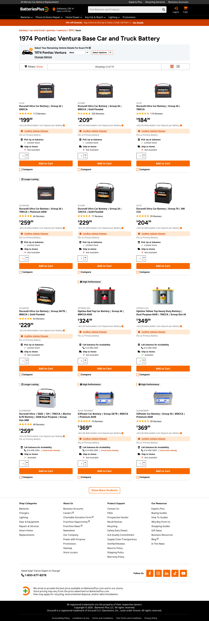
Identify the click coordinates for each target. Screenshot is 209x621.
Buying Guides (159, 513)
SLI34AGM (24, 205)
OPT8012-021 (142, 308)
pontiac (51, 30)
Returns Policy (115, 548)
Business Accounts (178, 2)
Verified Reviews (116, 543)
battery (23, 30)
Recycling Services (155, 2)
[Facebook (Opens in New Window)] (149, 573)
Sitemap (67, 548)
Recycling (112, 526)
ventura (62, 30)
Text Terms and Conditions (129, 618)
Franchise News (72, 526)
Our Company (70, 534)
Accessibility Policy (61, 618)
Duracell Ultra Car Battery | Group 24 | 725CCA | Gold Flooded (100, 210)
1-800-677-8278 (35, 575)
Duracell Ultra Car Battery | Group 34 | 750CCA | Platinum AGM (41, 210)
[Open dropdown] (90, 47)
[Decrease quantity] (27, 157)
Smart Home (26, 530)
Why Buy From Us (160, 521)
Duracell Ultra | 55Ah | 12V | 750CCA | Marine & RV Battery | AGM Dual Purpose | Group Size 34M (45, 417)
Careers (67, 513)
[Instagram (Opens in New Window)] (158, 573)
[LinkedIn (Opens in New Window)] (166, 573)
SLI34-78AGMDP (85, 410)
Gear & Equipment (29, 521)
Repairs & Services (29, 526)
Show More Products (104, 490)
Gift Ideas (156, 530)
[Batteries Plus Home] (34, 9)
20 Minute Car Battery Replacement (40, 2)
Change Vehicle (43, 57)
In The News (158, 543)
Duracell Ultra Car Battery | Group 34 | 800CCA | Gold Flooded (100, 107)
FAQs (110, 513)
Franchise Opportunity (75, 521)
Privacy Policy (150, 618)
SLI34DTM (24, 308)
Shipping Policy (115, 552)
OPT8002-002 (84, 308)
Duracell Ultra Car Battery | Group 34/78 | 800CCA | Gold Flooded (43, 313)
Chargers (24, 513)
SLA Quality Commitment (120, 534)
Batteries (24, 508)
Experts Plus (135, 2)
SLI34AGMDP (142, 410)
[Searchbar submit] (163, 9)
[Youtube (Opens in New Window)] (183, 573)
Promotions (69, 543)
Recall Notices (114, 521)
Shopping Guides (160, 526)
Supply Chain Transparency (122, 539)
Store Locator (70, 552)
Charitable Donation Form (77, 517)
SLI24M (81, 205)
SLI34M (81, 103)
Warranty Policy (115, 556)
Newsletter (69, 530)
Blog (154, 539)
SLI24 (21, 103)
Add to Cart (46, 163)
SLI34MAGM (25, 410)
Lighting (23, 517)
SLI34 (138, 103)
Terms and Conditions (102, 618)
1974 (71, 30)
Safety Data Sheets (117, 530)
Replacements (26, 534)
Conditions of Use (81, 618)
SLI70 (138, 205)
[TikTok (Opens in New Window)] (175, 573)
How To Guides (159, 517)
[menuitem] (26, 17)
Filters (31, 66)
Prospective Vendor (118, 517)
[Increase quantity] (27, 155)
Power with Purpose (74, 539)
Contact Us (113, 508)
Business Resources (162, 534)
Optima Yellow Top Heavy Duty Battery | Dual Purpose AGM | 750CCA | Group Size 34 (161, 313)
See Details (138, 22)
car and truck (37, 30)
